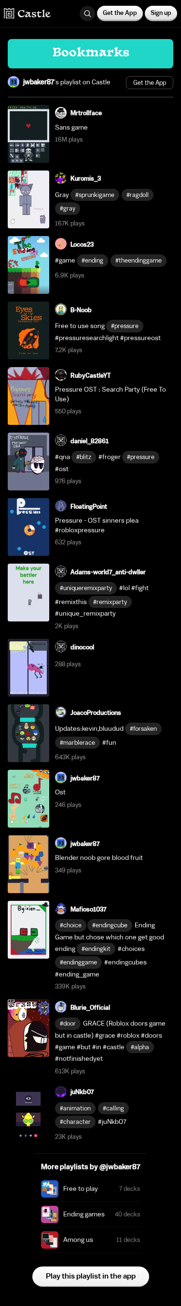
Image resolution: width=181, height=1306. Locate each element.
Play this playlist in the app (91, 1276)
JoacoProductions (95, 713)
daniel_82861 (89, 441)
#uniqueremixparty (86, 588)
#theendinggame (138, 260)
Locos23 (82, 244)
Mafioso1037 (88, 909)
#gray (67, 208)
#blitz (83, 457)
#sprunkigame (94, 195)
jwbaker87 (38, 82)
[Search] (87, 13)
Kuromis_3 (85, 178)
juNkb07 (82, 1092)
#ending (92, 260)
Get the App (120, 13)
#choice (71, 925)
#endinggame (78, 962)
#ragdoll (137, 195)
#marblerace (77, 742)
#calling (113, 1108)
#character (75, 1122)
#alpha (140, 1047)
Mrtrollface (86, 113)
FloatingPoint (88, 506)
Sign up (161, 13)
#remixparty (110, 602)
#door (68, 1023)
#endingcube (109, 925)
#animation (75, 1108)
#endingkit (96, 949)
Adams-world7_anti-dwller (108, 572)
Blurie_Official (90, 1007)
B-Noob (81, 310)
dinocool (82, 647)
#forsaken (143, 729)
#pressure (125, 326)
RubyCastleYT (90, 375)
